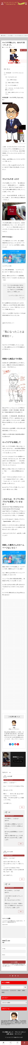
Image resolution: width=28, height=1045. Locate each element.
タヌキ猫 (9, 776)
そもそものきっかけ (11, 77)
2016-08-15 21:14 (8, 780)
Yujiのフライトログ (18, 1037)
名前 (3, 942)
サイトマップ (18, 1034)
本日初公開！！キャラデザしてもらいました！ (13, 73)
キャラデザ (12, 47)
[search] (25, 987)
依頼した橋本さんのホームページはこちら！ (14, 93)
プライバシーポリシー (20, 1032)
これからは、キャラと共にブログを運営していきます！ (14, 89)
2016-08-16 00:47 (9, 815)
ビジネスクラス (13, 990)
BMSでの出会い (12, 79)
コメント (4, 924)
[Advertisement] (14, 654)
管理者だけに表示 (6, 940)
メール (3, 948)
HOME (3, 35)
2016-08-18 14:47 (8, 855)
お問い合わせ (10, 1034)
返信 (22, 807)
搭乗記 (3, 992)
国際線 (23, 990)
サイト (3, 954)
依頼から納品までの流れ (12, 82)
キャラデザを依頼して (12, 85)
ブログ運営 (10, 35)
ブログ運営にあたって (7, 1032)
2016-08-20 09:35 (9, 887)
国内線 (19, 990)
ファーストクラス (5, 990)
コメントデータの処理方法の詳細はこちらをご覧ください (14, 966)
